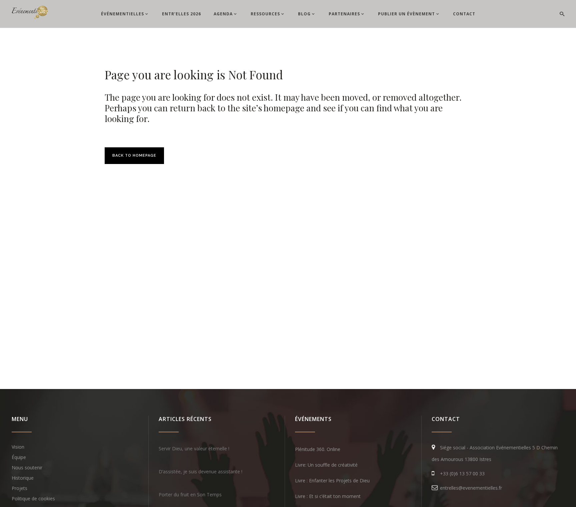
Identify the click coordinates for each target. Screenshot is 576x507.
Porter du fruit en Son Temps (190, 494)
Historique (23, 478)
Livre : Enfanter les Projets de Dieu (332, 480)
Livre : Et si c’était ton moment (328, 496)
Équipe (19, 457)
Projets (19, 488)
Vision (18, 447)
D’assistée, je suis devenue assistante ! (200, 471)
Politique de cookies (33, 498)
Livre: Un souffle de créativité (326, 465)
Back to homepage (134, 155)
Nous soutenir (27, 467)
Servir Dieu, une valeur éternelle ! (194, 448)
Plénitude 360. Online (317, 449)
